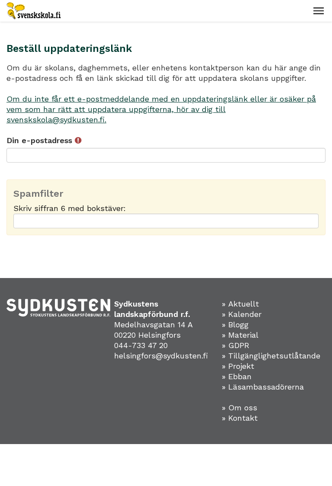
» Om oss (239, 407)
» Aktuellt (240, 303)
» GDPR (235, 345)
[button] (319, 11)
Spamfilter (38, 194)
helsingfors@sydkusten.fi (161, 355)
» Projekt (238, 366)
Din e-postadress (40, 140)
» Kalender (242, 314)
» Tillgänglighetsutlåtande (271, 355)
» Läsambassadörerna (263, 386)
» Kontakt (240, 417)
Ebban (240, 376)
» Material (240, 334)
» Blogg (235, 324)
